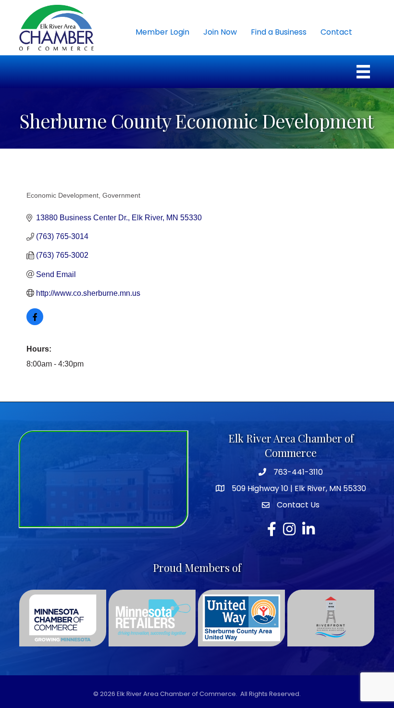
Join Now (220, 32)
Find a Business (279, 32)
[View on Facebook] (34, 322)
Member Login (162, 32)
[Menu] (363, 71)
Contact (336, 32)
